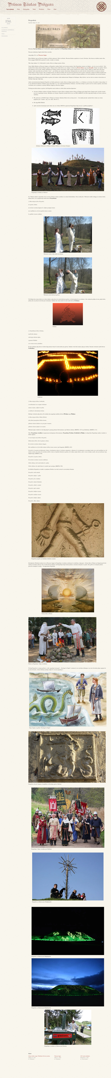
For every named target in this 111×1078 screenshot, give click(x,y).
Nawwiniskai (10, 9)
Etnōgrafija (26, 9)
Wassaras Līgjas (42, 55)
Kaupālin (91, 68)
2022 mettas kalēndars (85, 1056)
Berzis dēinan (80, 68)
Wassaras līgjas (57, 1056)
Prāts (18, 9)
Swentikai (4, 31)
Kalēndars (4, 30)
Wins (48, 9)
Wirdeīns (41, 9)
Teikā (34, 9)
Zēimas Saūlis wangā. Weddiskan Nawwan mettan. (39, 1056)
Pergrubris (5, 36)
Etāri (55, 9)
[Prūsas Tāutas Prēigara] (31, 6)
